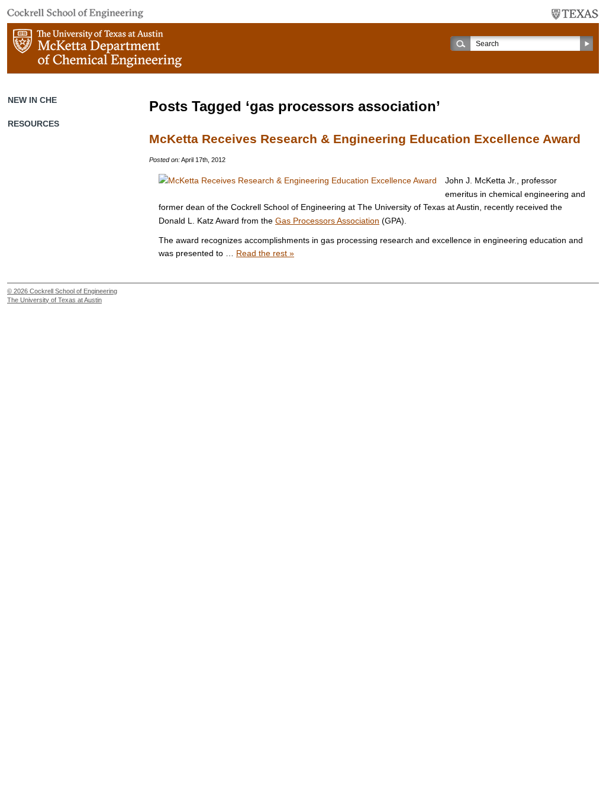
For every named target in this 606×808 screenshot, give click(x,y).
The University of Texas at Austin (54, 299)
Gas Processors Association (327, 220)
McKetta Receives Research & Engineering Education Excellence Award (365, 139)
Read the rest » (265, 253)
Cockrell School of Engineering (73, 291)
